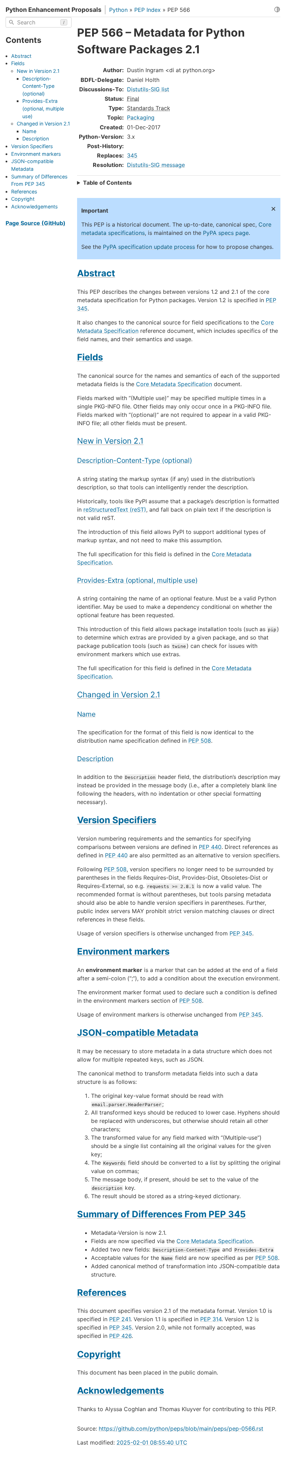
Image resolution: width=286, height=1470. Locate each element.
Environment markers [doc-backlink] (123, 951)
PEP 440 (210, 846)
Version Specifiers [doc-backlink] (116, 819)
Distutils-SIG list (148, 89)
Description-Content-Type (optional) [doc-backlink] (134, 460)
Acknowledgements (34, 206)
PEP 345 (240, 933)
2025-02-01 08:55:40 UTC (151, 1442)
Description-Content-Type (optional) (38, 86)
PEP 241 (119, 1319)
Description (35, 138)
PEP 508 (199, 740)
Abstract (21, 56)
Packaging (141, 117)
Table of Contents (107, 182)
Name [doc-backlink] (86, 714)
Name (29, 131)
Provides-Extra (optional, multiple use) (43, 108)
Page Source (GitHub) (36, 223)
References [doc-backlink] (101, 1292)
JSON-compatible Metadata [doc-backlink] (137, 1032)
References (24, 191)
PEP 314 (210, 1319)
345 (132, 155)
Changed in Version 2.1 (43, 124)
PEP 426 (120, 1335)
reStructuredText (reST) (114, 509)
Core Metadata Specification (174, 384)
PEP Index (147, 9)
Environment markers (36, 154)
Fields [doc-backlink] (90, 357)
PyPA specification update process (149, 246)
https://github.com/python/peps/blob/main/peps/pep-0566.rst (181, 1428)
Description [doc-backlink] (95, 759)
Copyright (23, 199)
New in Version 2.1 (38, 71)
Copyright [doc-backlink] (99, 1354)
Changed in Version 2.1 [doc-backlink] (118, 694)
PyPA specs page (226, 232)
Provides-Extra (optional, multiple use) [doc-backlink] (137, 580)
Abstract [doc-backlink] (96, 273)
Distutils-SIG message (156, 164)
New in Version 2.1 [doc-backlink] (110, 440)
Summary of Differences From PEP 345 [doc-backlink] (161, 1214)
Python (118, 9)
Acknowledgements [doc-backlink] (120, 1390)
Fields (18, 63)
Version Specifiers (32, 146)
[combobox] (39, 22)
